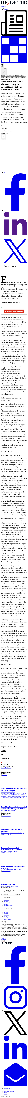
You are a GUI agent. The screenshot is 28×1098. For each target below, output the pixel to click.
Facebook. (4, 758)
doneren (6, 913)
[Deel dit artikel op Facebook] (15, 210)
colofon (5, 910)
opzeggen (6, 901)
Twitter (3, 751)
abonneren (6, 900)
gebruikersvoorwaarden (9, 1089)
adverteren (6, 915)
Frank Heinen (5, 79)
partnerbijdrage (7, 919)
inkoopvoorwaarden (9, 1091)
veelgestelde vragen (8, 905)
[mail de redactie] (15, 1085)
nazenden (6, 904)
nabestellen (6, 917)
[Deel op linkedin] (15, 238)
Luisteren (3, 139)
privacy (5, 1092)
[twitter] (15, 1034)
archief (5, 916)
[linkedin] (15, 1062)
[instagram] (15, 1010)
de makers (6, 912)
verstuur (18, 894)
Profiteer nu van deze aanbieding (14, 311)
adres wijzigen (7, 902)
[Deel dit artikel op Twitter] (15, 263)
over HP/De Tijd (8, 1088)
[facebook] (15, 983)
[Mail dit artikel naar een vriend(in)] (5, 172)
